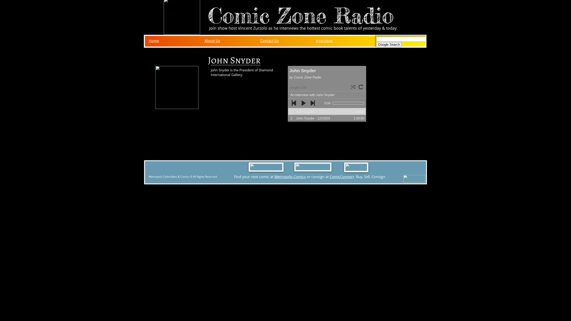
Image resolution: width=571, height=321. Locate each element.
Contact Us (269, 40)
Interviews (324, 40)
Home (154, 40)
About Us (212, 40)
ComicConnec (341, 176)
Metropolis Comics (290, 176)
